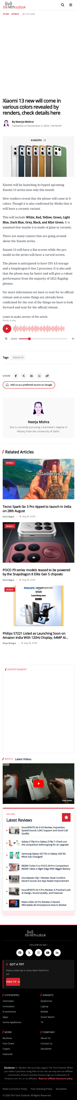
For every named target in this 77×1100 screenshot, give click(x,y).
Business (7, 1038)
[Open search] (62, 5)
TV (42, 1022)
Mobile (15, 14)
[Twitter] (29, 952)
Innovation (9, 1006)
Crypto (6, 1048)
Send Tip (11, 981)
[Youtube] (47, 952)
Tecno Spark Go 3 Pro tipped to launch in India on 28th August (37, 509)
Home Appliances (12, 1022)
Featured (7, 1054)
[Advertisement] (38, 56)
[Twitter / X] (23, 376)
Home (6, 14)
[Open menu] (70, 5)
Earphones (46, 1001)
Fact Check (8, 1043)
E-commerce (9, 1011)
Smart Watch (47, 1017)
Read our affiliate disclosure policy (55, 1078)
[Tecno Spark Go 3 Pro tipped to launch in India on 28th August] (38, 479)
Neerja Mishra (38, 422)
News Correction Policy (15, 1088)
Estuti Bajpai (8, 516)
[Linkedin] (57, 952)
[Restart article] (6, 338)
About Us (45, 1038)
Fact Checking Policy (41, 1088)
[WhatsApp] (39, 376)
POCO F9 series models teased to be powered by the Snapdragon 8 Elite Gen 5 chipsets (36, 572)
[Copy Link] (47, 376)
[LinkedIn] (31, 376)
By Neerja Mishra (23, 122)
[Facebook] (16, 376)
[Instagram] (38, 952)
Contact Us (46, 1043)
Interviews (8, 1001)
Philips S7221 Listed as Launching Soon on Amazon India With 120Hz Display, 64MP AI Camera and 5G (34, 635)
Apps (5, 1017)
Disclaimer (46, 1048)
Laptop (44, 1006)
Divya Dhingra (9, 643)
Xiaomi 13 (18, 357)
